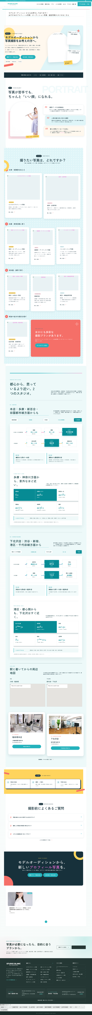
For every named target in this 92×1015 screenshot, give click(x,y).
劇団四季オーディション (31, 972)
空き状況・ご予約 (76, 976)
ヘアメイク (62, 132)
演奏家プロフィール (6, 1007)
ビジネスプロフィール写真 (17, 204)
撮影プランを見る (62, 947)
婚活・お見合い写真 (15, 295)
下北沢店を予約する (65, 748)
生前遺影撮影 (4, 1010)
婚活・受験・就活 (51, 75)
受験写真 (37, 296)
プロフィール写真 (44, 867)
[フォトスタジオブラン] (12, 4)
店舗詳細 (40, 993)
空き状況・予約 (77, 947)
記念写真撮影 (56, 1007)
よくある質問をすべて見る (46, 840)
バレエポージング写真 (66, 249)
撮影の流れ (58, 970)
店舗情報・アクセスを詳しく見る (46, 759)
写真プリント (75, 969)
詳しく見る (12, 212)
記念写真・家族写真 (15, 342)
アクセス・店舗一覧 (60, 972)
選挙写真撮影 (48, 1007)
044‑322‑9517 (40, 992)
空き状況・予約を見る (28, 57)
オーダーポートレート (30, 979)
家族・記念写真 (44, 982)
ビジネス (35, 75)
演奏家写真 (15, 1007)
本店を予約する (26, 746)
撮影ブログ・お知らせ (60, 980)
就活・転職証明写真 (66, 295)
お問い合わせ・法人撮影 (78, 974)
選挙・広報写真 (51, 205)
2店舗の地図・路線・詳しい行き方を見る (45, 1000)
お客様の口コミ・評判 (60, 975)
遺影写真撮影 (39, 1007)
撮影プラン (28, 963)
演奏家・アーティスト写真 (42, 250)
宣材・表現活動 (42, 75)
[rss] (85, 1)
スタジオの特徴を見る (10, 980)
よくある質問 (59, 977)
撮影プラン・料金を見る (12, 57)
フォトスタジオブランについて (62, 967)
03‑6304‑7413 (81, 992)
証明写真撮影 (64, 1007)
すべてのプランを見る (42, 345)
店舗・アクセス (60, 75)
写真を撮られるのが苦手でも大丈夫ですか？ (24, 817)
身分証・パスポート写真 (45, 979)
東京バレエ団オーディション (77, 1007)
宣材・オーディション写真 (17, 249)
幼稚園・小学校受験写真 (31, 974)
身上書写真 (32, 1007)
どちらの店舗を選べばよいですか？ (22, 834)
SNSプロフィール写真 (30, 982)
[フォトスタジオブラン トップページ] (13, 964)
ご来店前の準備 (76, 971)
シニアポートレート (45, 977)
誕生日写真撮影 (23, 1007)
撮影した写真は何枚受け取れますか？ (22, 825)
